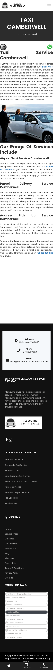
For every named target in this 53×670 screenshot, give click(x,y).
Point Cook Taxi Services (15, 598)
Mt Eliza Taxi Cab (12, 626)
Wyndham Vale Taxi (13, 634)
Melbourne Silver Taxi (15, 392)
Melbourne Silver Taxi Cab (35, 655)
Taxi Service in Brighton (15, 608)
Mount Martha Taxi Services (16, 630)
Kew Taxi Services (13, 616)
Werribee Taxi (11, 601)
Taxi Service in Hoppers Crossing (18, 594)
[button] (49, 5)
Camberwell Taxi (12, 612)
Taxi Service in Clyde (14, 637)
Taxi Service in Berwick (14, 619)
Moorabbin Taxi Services (15, 623)
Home (18, 34)
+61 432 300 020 (45, 253)
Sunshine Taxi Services (15, 605)
